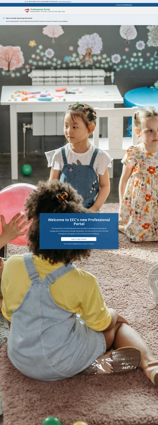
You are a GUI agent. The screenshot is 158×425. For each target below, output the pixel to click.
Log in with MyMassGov (124, 5)
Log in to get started (78, 239)
